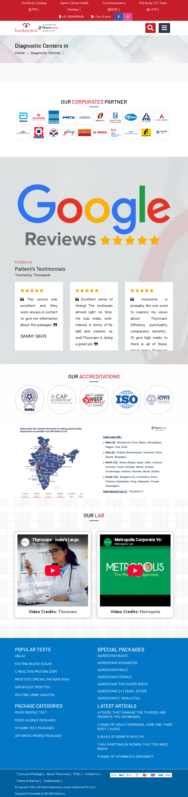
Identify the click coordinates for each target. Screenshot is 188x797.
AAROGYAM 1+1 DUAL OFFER (122, 691)
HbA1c (20, 656)
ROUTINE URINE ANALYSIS (35, 695)
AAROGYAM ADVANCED (117, 663)
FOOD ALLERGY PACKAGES (35, 720)
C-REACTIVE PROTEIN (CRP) (36, 671)
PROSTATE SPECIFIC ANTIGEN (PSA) (42, 679)
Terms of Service (27, 781)
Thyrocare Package (29, 774)
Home (20, 53)
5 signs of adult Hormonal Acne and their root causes (134, 727)
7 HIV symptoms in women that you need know (132, 746)
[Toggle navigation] (150, 28)
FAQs (77, 774)
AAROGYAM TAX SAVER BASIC (122, 684)
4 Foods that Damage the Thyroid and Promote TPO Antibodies (131, 714)
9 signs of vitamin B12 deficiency (125, 756)
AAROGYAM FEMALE (114, 677)
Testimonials (52, 781)
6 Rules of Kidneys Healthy (120, 737)
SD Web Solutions (54, 793)
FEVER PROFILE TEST (31, 712)
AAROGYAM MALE (112, 670)
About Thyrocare (57, 774)
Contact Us (92, 774)
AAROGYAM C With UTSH (118, 698)
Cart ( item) (103, 17)
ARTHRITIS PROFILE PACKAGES (38, 736)
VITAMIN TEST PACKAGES (34, 728)
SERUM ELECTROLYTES (32, 687)
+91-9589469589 (72, 17)
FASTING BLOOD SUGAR (33, 664)
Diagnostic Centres (45, 53)
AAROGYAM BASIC (112, 656)
